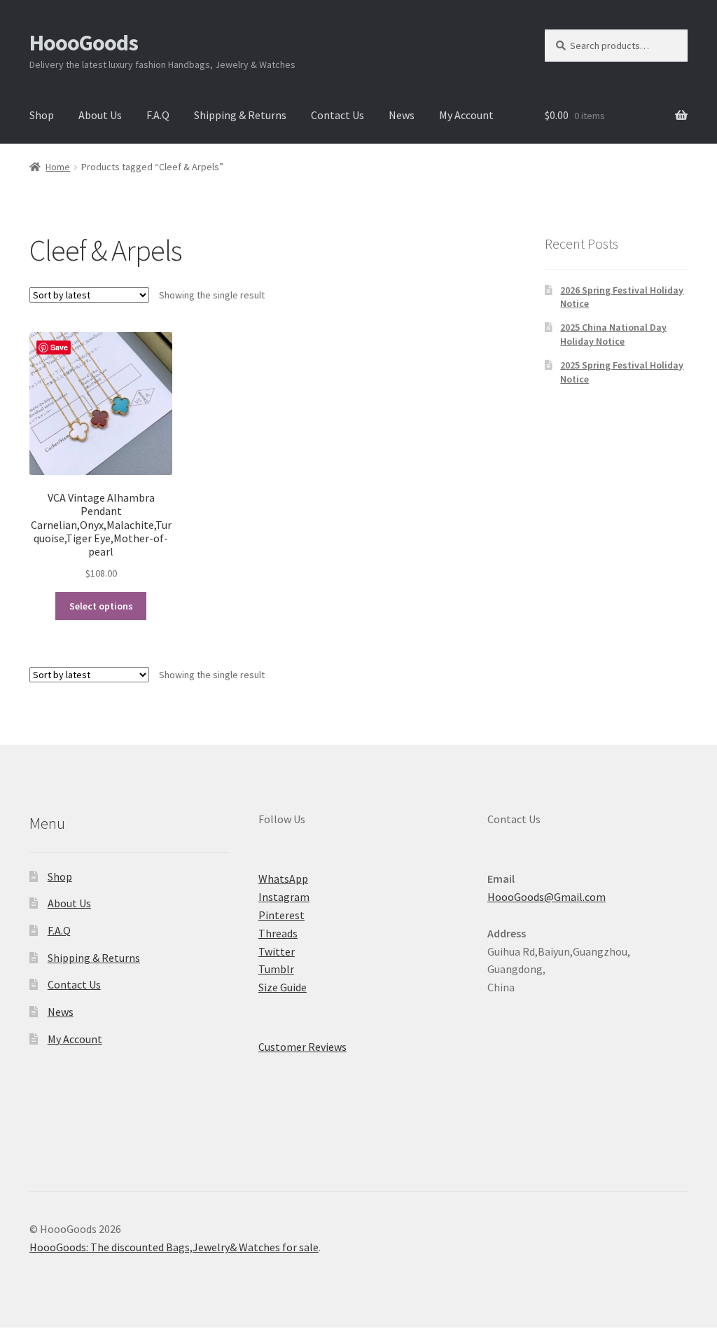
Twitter (276, 951)
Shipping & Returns (240, 115)
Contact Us (337, 115)
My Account (466, 115)
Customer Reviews (302, 1047)
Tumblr (276, 969)
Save (59, 347)
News (402, 115)
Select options (101, 606)
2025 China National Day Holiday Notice (613, 334)
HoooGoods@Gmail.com (546, 897)
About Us (100, 115)
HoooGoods (83, 43)
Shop (41, 115)
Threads (278, 933)
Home (58, 166)
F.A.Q (157, 115)
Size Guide (282, 987)
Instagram (283, 897)
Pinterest (281, 915)
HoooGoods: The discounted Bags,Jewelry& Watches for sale (174, 1247)
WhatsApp (283, 879)
